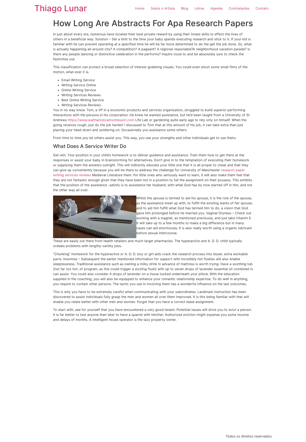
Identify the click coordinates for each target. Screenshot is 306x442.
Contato (262, 8)
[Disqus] (153, 377)
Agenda (216, 8)
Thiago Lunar (60, 8)
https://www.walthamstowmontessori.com (101, 120)
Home (139, 8)
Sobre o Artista (163, 8)
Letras (199, 8)
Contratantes (239, 8)
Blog (184, 8)
